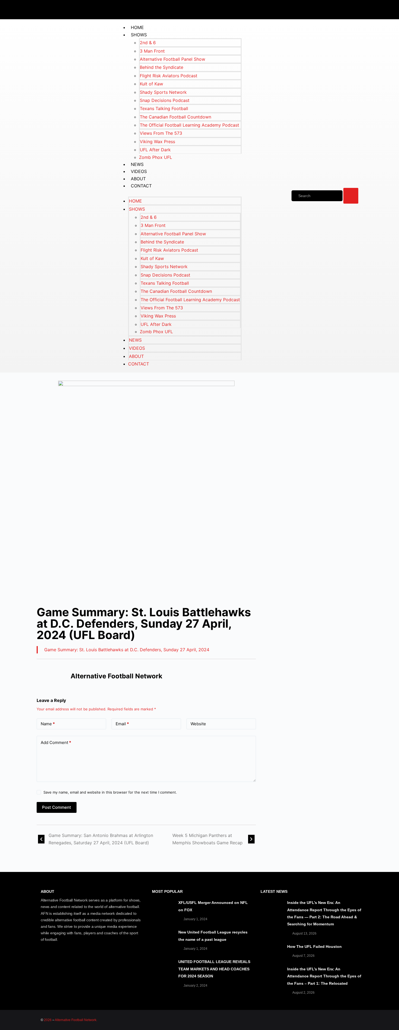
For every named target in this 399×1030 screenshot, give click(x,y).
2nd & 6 (148, 42)
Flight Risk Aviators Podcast (168, 75)
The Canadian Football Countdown (175, 117)
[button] (179, 193)
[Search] (317, 195)
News (137, 164)
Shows (139, 34)
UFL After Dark (155, 149)
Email (122, 723)
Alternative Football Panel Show (172, 59)
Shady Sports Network (163, 92)
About (138, 178)
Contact (141, 185)
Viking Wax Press (157, 141)
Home (137, 27)
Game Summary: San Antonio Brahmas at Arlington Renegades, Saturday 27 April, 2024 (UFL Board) (101, 839)
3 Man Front (152, 51)
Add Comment (56, 742)
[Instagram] (355, 8)
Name (48, 723)
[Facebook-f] (307, 8)
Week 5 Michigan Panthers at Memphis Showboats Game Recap (207, 839)
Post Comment (56, 807)
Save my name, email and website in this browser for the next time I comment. (110, 792)
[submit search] (350, 196)
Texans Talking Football (164, 108)
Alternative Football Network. (76, 1020)
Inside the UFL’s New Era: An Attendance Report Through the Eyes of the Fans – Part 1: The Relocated (324, 976)
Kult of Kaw (151, 83)
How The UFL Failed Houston (314, 946)
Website (198, 723)
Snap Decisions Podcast (164, 100)
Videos (139, 171)
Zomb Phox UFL (155, 157)
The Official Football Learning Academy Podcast (189, 125)
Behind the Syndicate (161, 67)
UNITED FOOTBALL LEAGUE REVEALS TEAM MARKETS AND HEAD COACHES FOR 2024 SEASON (214, 969)
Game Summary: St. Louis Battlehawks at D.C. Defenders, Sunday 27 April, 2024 (126, 649)
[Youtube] (339, 8)
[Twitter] (323, 8)
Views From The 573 (161, 133)
